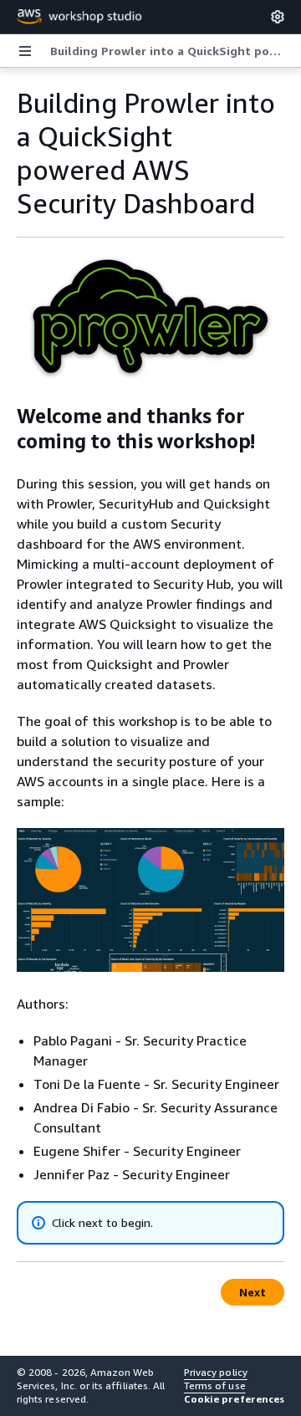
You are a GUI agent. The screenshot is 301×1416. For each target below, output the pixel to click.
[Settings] (277, 16)
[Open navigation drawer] (25, 51)
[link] (169, 51)
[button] (234, 1399)
